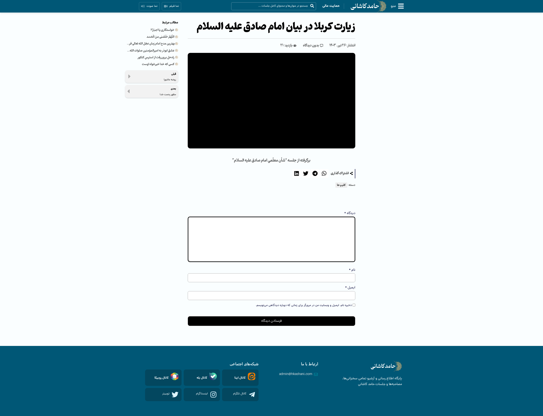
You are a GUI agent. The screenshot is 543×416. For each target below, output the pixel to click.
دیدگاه (349, 213)
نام (352, 270)
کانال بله (202, 378)
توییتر (165, 394)
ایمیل (350, 287)
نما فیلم (174, 6)
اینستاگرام (202, 394)
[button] (342, 173)
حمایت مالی (331, 6)
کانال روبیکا (161, 378)
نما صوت (152, 6)
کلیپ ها (341, 185)
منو (393, 6)
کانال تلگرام (239, 394)
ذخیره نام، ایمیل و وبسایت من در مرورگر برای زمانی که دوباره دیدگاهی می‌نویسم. (304, 305)
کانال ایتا (240, 378)
